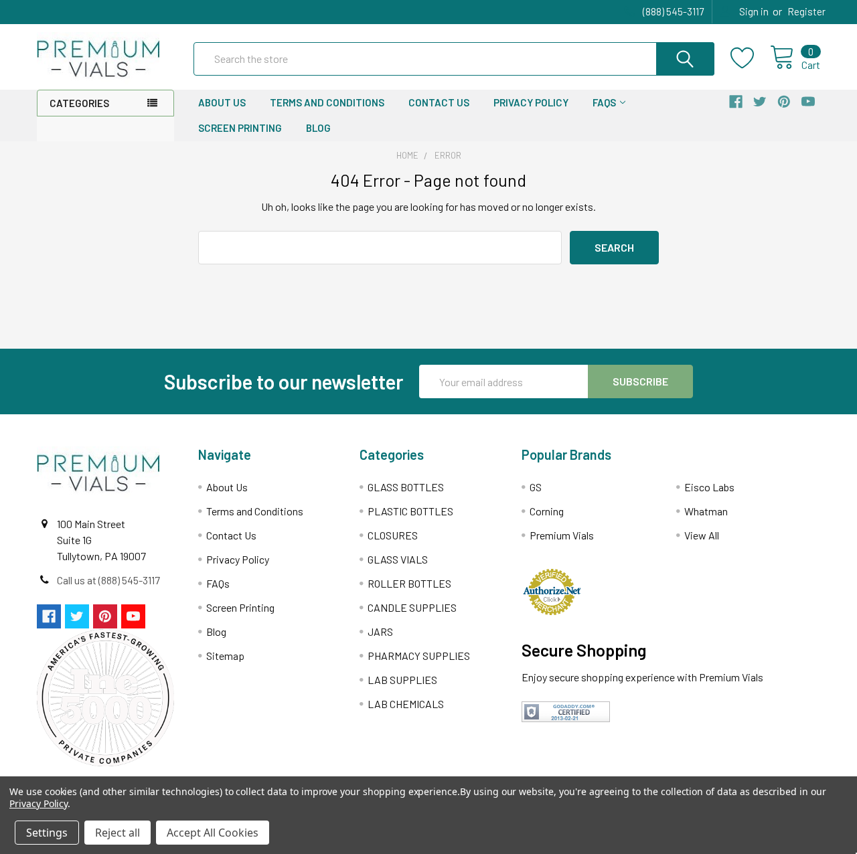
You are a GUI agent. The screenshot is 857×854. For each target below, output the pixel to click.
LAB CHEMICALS (406, 703)
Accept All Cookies (212, 832)
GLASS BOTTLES (406, 487)
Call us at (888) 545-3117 (108, 580)
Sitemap (225, 655)
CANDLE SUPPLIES (412, 607)
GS (536, 487)
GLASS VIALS (398, 559)
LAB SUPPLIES (402, 679)
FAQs (604, 102)
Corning (547, 511)
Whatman (706, 511)
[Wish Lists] (750, 58)
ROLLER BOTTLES (409, 583)
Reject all (117, 832)
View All (701, 535)
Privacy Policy (530, 102)
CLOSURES (393, 535)
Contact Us (438, 102)
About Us (222, 102)
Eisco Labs (709, 487)
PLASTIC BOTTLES (410, 511)
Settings (47, 832)
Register (806, 11)
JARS (380, 631)
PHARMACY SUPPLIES (419, 655)
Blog (318, 128)
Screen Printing (240, 128)
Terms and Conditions (327, 102)
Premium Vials (562, 535)
